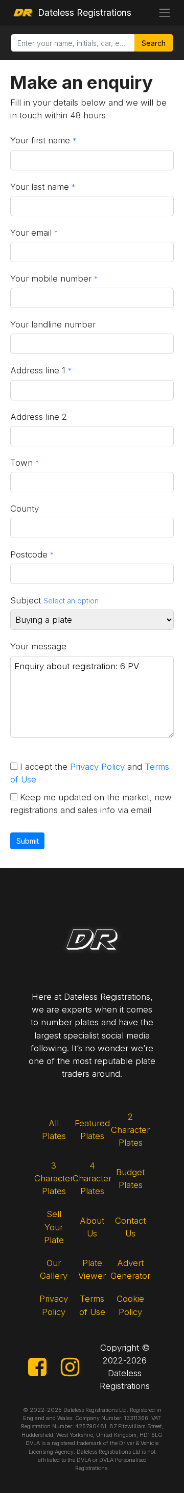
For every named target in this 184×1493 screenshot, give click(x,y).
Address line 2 (38, 417)
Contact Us (130, 1227)
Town (21, 463)
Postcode (29, 554)
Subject (25, 600)
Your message (38, 646)
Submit (27, 841)
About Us (92, 1227)
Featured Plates (92, 1129)
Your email (31, 232)
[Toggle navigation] (165, 13)
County (24, 508)
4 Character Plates (92, 1178)
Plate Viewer (92, 1269)
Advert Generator (130, 1269)
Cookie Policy (130, 1305)
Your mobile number (50, 278)
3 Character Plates (54, 1178)
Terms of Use (92, 1305)
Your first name (40, 140)
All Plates (54, 1129)
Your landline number (53, 324)
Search (154, 43)
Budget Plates (130, 1178)
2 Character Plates (130, 1129)
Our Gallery (53, 1269)
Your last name (39, 187)
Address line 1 (37, 370)
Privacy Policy (97, 767)
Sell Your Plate (54, 1227)
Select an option (71, 600)
